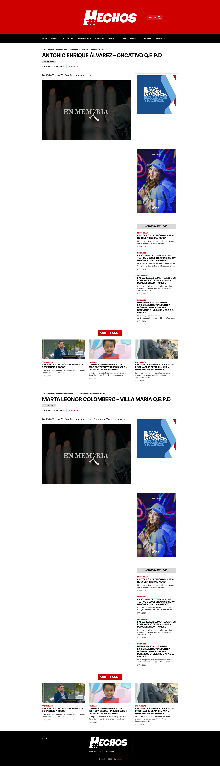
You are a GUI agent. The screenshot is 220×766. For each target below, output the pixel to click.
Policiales (141, 253)
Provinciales (143, 233)
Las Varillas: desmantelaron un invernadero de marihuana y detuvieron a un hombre (156, 280)
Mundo (51, 50)
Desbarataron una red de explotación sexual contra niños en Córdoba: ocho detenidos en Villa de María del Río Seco (155, 307)
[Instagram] (46, 738)
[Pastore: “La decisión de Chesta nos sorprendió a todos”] (63, 349)
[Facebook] (42, 738)
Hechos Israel (61, 50)
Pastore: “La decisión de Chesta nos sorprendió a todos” (155, 236)
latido (119, 759)
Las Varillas (142, 275)
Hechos (74, 66)
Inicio (44, 50)
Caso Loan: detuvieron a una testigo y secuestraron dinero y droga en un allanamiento (156, 258)
